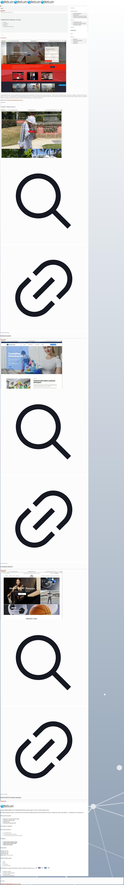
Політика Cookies (6, 874)
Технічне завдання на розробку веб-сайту (13, 835)
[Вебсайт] (27, 3)
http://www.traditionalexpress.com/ (15, 100)
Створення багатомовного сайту (10, 841)
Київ (4, 861)
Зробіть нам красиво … (8, 844)
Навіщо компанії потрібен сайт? (10, 843)
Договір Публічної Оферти (8, 875)
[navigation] (62, 880)
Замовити (3, 10)
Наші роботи (5, 23)
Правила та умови (7, 871)
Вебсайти (5, 25)
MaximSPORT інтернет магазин (11, 797)
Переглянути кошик (16, 883)
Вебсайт (33, 868)
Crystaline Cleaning (7, 566)
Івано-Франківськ (7, 865)
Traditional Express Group (8, 26)
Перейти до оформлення (6, 883)
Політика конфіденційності (9, 872)
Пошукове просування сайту (10, 834)
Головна (5, 22)
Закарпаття (5, 864)
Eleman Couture (6, 335)
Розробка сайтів (7, 832)
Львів (4, 862)
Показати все (3, 37)
